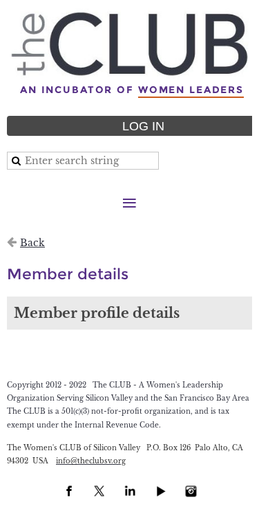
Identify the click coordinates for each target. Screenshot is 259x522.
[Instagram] (190, 491)
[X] (99, 491)
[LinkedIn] (129, 491)
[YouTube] (160, 491)
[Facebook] (69, 491)
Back (32, 243)
